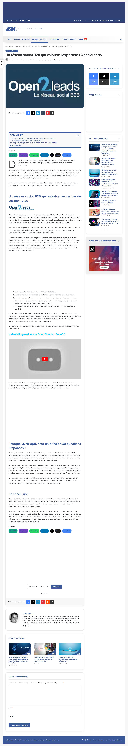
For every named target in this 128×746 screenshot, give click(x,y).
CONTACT (118, 20)
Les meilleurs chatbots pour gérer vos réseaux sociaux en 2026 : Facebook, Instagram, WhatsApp (109, 149)
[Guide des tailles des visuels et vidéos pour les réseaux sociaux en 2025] (94, 212)
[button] (2, 64)
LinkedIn (45, 155)
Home (94, 740)
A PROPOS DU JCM (80, 20)
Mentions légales (110, 740)
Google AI (67, 155)
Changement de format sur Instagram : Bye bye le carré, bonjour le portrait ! (110, 221)
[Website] (23, 626)
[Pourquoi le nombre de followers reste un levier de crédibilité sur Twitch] (94, 194)
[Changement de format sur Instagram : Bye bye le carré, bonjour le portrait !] (94, 222)
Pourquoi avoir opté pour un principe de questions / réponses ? (34, 143)
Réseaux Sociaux (28, 46)
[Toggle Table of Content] (76, 135)
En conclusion (17, 145)
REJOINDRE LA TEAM (106, 20)
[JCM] (24, 29)
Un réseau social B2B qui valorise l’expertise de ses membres (33, 138)
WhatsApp (34, 155)
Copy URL (56, 586)
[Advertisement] (84, 29)
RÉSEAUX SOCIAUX (39, 39)
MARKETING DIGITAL (22, 39)
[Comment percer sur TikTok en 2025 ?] (94, 203)
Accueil (9, 46)
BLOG (83, 39)
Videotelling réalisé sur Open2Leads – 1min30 (28, 140)
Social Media (17, 46)
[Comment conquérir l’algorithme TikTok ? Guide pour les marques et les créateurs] (94, 182)
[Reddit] (48, 602)
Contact (119, 740)
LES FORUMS (92, 20)
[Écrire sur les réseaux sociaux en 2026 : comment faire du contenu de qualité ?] (45, 649)
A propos (101, 740)
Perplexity (23, 155)
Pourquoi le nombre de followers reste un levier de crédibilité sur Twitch (110, 193)
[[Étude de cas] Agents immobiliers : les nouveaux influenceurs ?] (70, 649)
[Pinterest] (48, 113)
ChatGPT (13, 155)
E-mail (11, 716)
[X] (33, 113)
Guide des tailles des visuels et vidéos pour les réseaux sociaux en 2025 (110, 212)
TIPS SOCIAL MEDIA (69, 39)
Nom (11, 708)
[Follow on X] (17, 60)
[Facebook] (28, 113)
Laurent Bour (13, 60)
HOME (9, 39)
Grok (58, 155)
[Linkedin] (38, 113)
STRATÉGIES (54, 39)
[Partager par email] (52, 113)
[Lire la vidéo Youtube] (45, 359)
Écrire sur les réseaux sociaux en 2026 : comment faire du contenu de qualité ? (44, 659)
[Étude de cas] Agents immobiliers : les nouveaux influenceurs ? (68, 659)
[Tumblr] (43, 113)
